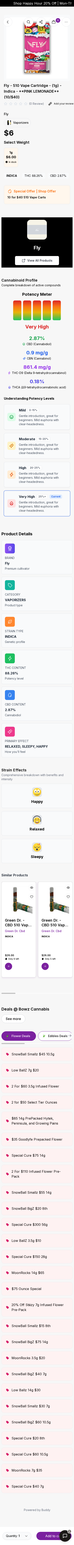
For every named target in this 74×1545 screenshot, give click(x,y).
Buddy (46, 1510)
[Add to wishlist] (31, 896)
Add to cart (54, 1536)
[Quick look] (31, 887)
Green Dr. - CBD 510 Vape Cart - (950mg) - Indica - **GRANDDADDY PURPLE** (55, 922)
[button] (8, 966)
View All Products (39, 260)
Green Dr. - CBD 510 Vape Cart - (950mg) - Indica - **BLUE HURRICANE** (18, 922)
